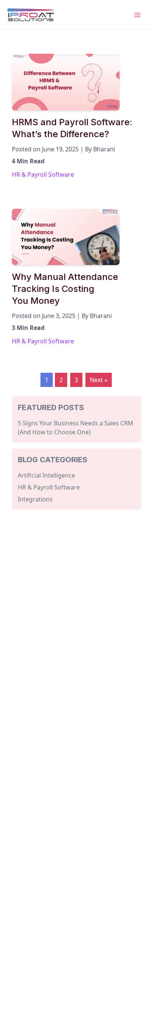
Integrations (35, 499)
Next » (98, 380)
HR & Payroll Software (43, 174)
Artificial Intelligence (46, 475)
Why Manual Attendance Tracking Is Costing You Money (65, 288)
